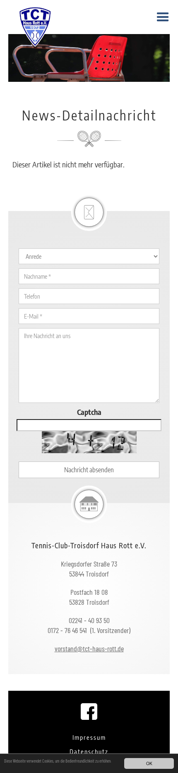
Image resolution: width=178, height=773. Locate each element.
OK (149, 763)
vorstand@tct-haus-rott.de (89, 648)
